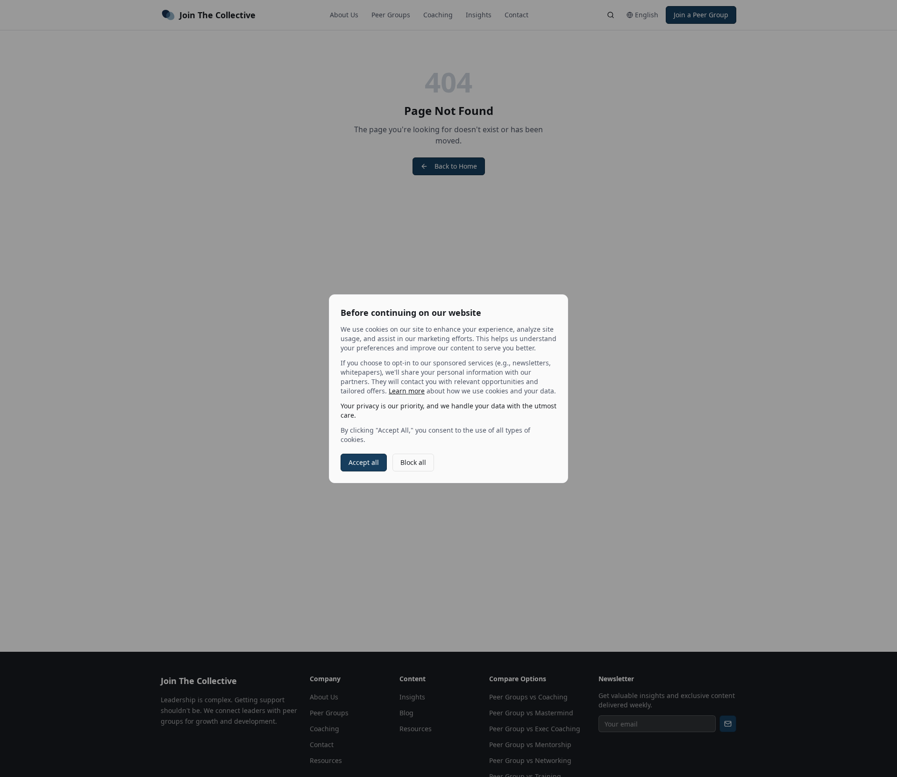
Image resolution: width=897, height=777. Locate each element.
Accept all (364, 462)
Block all (413, 462)
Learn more (407, 390)
